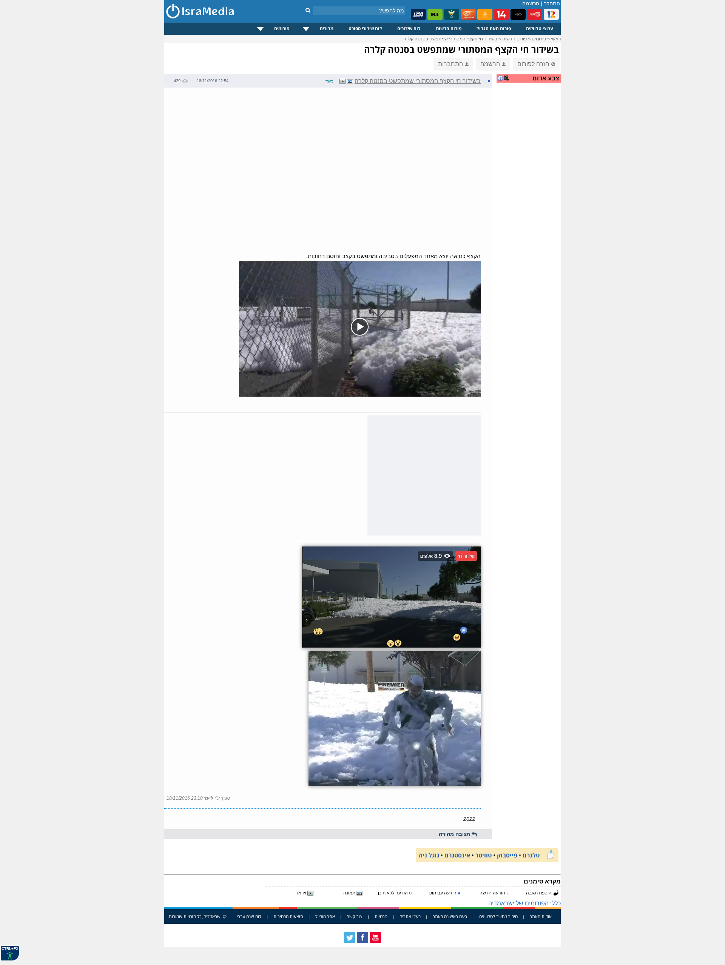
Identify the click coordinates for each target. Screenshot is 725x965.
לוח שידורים (409, 28)
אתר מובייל (325, 916)
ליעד (329, 81)
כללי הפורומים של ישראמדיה (524, 903)
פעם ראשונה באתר (450, 916)
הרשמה (530, 3)
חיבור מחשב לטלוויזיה (498, 916)
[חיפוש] (308, 10)
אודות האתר (541, 916)
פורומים (281, 28)
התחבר (552, 3)
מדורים (326, 28)
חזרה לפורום (533, 64)
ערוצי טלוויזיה (539, 28)
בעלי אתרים (410, 916)
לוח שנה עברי (249, 916)
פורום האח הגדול (494, 28)
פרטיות (381, 916)
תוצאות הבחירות (288, 916)
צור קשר (354, 916)
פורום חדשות (448, 28)
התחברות (450, 64)
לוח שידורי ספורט (365, 28)
